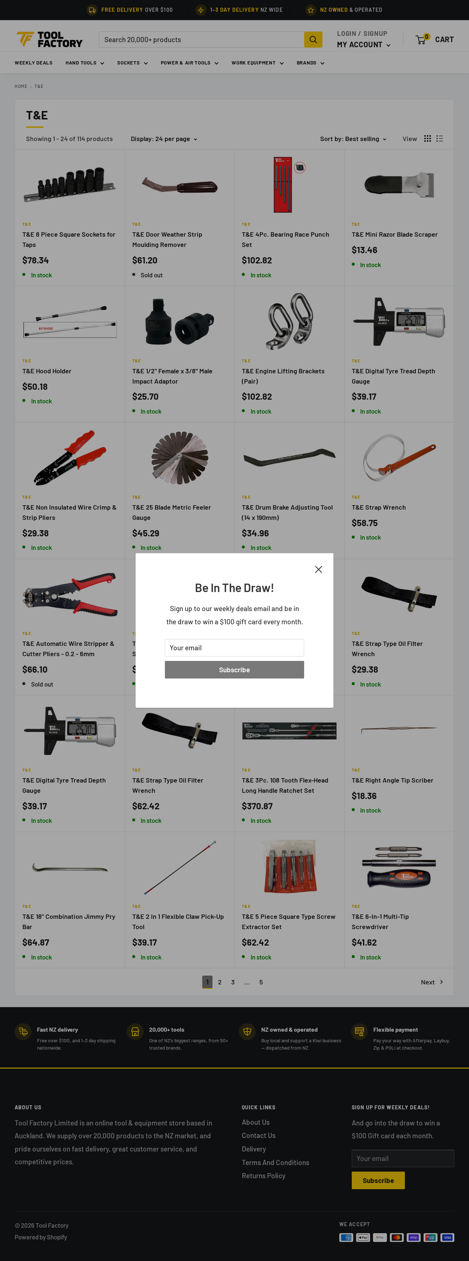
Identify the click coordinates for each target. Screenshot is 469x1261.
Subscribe (234, 669)
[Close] (318, 568)
